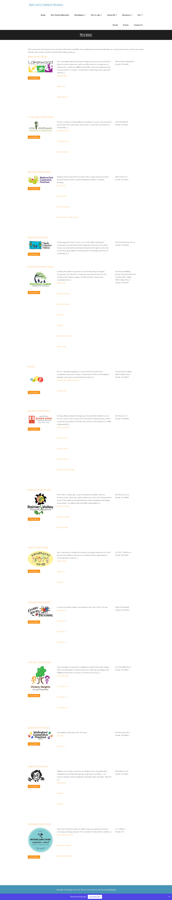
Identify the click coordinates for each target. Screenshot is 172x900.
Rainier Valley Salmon (62, 527)
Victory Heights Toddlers (63, 676)
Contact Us (138, 25)
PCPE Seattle (31, 366)
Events (126, 25)
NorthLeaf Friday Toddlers (63, 304)
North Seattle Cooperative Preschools (46, 5)
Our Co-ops (95, 15)
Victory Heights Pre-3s (62, 686)
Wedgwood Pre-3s (61, 793)
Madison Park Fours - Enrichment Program (67, 217)
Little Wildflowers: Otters (63, 131)
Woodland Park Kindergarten (64, 845)
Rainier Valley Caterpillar (63, 517)
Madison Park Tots (61, 185)
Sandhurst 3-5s (61, 582)
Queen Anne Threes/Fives (63, 459)
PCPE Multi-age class (62, 391)
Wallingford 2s (60, 736)
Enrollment (79, 15)
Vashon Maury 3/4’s (62, 621)
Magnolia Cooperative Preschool (38, 237)
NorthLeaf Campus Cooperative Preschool (40, 266)
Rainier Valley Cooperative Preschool (39, 489)
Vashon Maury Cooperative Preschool (39, 602)
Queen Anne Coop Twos (62, 448)
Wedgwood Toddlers (61, 783)
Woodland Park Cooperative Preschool (39, 824)
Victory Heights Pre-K (62, 707)
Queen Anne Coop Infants (63, 427)
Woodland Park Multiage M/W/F (64, 856)
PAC (139, 15)
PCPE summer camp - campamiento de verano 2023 (69, 380)
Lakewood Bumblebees (62, 76)
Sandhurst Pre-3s (61, 572)
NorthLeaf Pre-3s (61, 315)
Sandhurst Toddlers (62, 561)
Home (43, 15)
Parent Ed (111, 15)
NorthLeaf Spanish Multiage (64, 336)
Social (115, 25)
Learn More (34, 78)
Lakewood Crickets (61, 86)
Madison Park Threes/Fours (63, 207)
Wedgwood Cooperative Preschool (38, 766)
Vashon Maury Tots (61, 610)
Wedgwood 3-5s (60, 804)
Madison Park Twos (61, 196)
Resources (126, 15)
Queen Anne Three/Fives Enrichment (66, 470)
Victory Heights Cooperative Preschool (39, 662)
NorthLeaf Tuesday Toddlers (63, 294)
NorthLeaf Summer (61, 346)
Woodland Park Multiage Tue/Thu (65, 835)
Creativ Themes (110, 890)
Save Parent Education (60, 15)
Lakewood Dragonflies (62, 97)
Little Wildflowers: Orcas (63, 141)
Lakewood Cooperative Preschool (37, 56)
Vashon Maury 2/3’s (62, 631)
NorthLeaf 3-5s (60, 325)
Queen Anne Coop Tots (62, 438)
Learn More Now (94, 897)
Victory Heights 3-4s (62, 697)
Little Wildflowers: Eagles (63, 152)
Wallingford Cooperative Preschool (39, 727)
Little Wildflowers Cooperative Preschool (40, 117)
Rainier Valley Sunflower (63, 506)
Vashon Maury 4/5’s (62, 642)
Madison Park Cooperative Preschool (39, 172)
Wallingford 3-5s (61, 746)
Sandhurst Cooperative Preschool (38, 547)
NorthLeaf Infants (61, 283)
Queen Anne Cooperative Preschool (39, 411)
